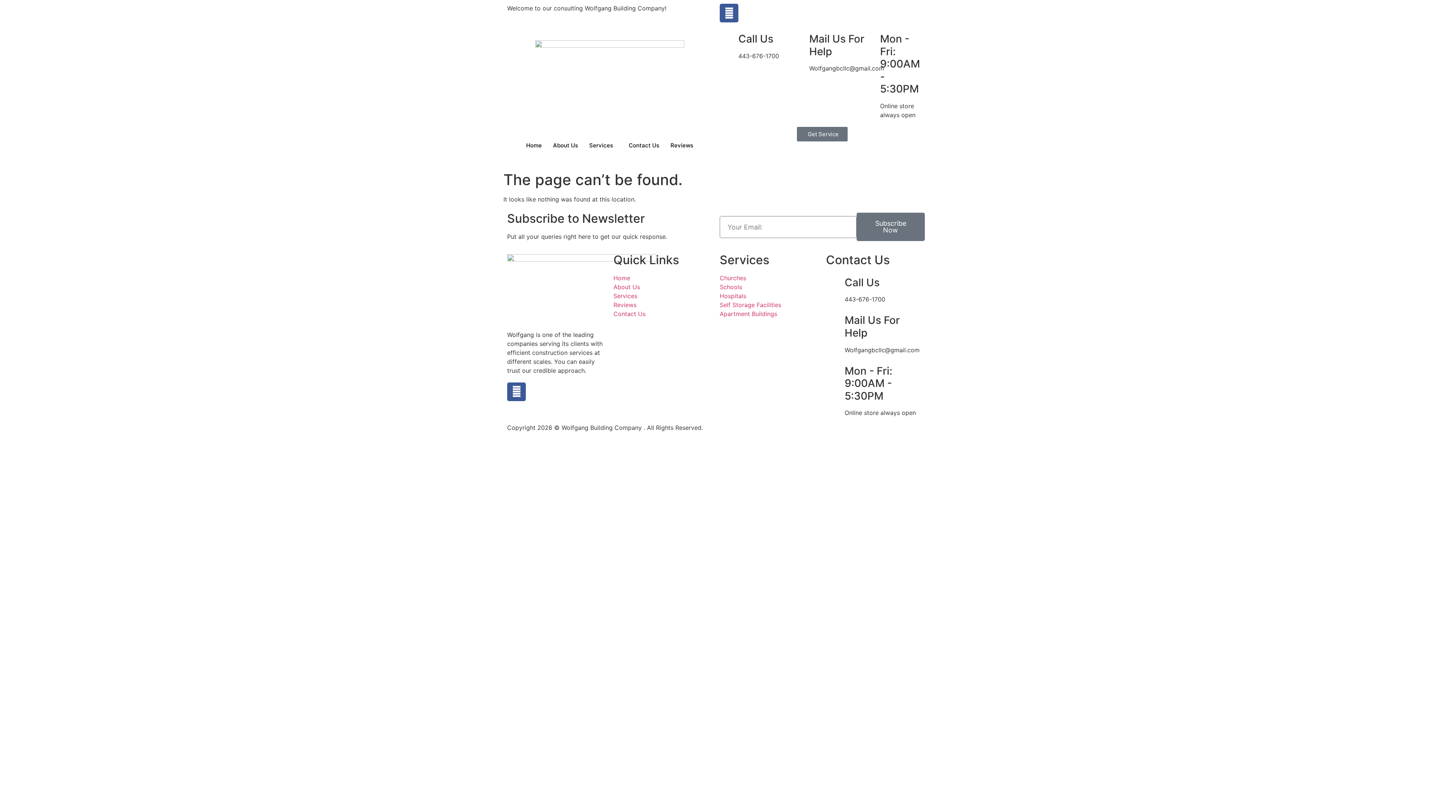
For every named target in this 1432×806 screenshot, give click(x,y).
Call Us (755, 38)
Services (601, 145)
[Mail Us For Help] (800, 39)
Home (534, 145)
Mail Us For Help (836, 45)
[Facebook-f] (729, 13)
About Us (565, 145)
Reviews (682, 145)
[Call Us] (729, 39)
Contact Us (644, 145)
